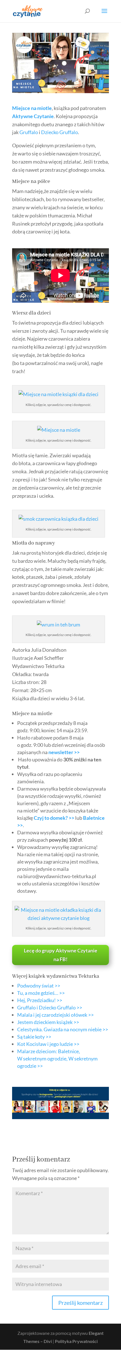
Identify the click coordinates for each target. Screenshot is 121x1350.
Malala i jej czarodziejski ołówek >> (55, 1015)
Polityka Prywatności (76, 1341)
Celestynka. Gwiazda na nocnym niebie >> (62, 1029)
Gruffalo (28, 132)
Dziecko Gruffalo (59, 132)
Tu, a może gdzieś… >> (41, 993)
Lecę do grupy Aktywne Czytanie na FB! (60, 954)
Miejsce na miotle (32, 108)
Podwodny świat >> (38, 985)
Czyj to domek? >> (54, 818)
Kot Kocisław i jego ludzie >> (48, 1044)
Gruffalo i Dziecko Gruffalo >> (49, 1007)
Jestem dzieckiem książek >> (48, 1022)
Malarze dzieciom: (57, 1058)
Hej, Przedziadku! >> (39, 1000)
